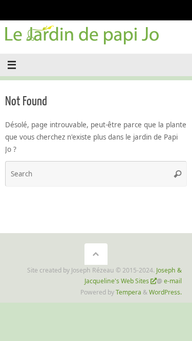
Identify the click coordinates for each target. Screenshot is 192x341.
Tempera (128, 292)
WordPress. (165, 292)
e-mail (173, 281)
